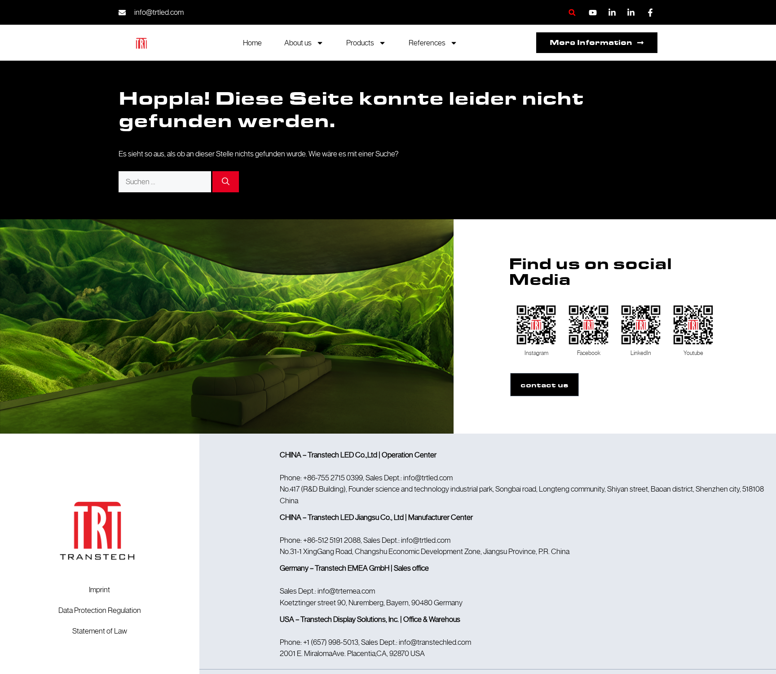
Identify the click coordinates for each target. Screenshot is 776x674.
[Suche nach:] (165, 181)
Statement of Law (99, 630)
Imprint (99, 589)
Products (360, 42)
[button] (572, 12)
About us (298, 42)
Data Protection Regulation (99, 610)
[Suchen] (225, 182)
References (427, 42)
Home (252, 42)
